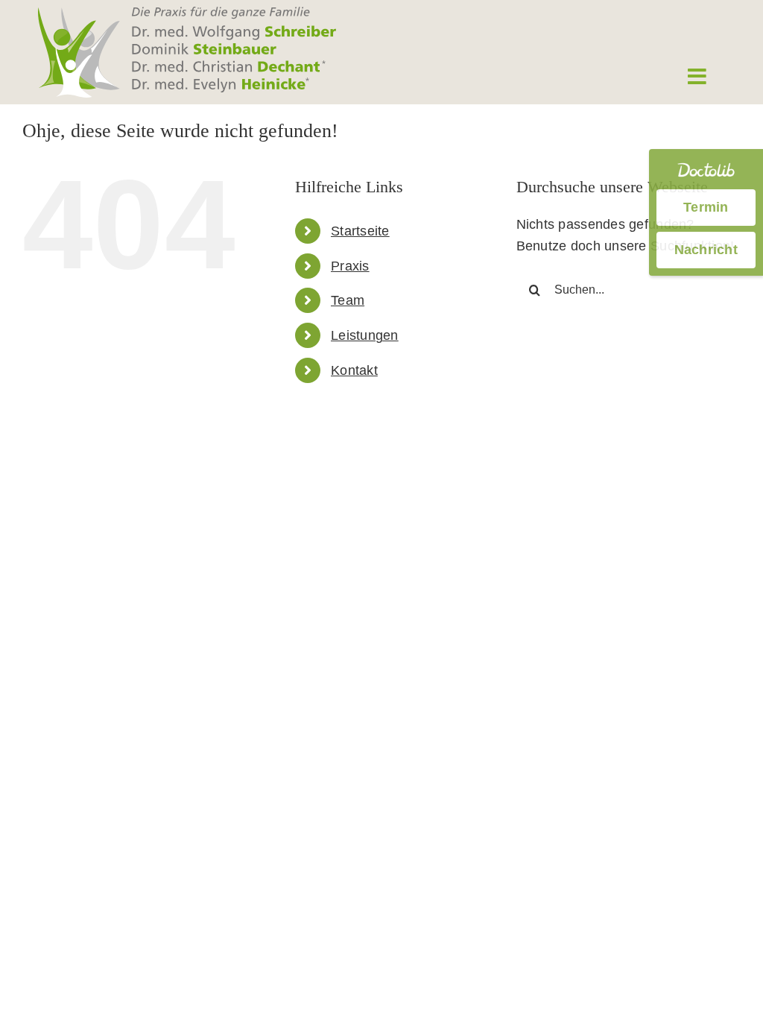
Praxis (350, 266)
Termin (706, 207)
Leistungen (365, 335)
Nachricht (706, 249)
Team (347, 300)
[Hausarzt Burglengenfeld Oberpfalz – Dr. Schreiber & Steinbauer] (187, 13)
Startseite (360, 231)
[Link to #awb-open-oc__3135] (697, 77)
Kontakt (354, 370)
